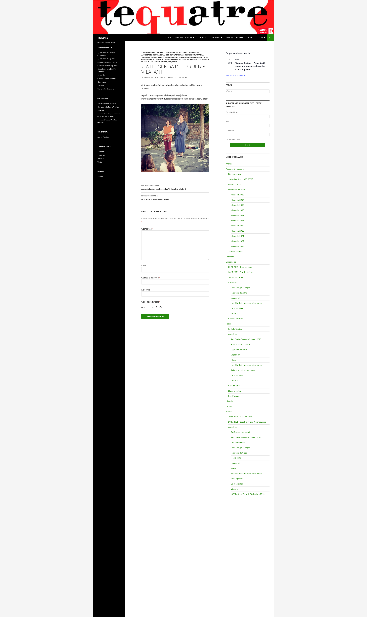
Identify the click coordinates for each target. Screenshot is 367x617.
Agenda (168, 38)
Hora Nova (101, 82)
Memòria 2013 (237, 194)
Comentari (147, 228)
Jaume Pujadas (103, 137)
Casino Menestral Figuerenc (164, 57)
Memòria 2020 (237, 231)
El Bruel (194, 59)
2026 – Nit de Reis (236, 277)
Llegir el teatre (234, 391)
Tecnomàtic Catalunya (105, 89)
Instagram (101, 155)
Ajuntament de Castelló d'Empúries (158, 52)
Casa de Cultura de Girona (107, 62)
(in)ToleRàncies (235, 329)
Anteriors (232, 282)
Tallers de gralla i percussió (243, 370)
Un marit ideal (237, 308)
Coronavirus (147, 59)
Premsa (260, 38)
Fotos (228, 38)
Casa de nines (234, 385)
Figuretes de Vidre (239, 453)
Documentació (234, 174)
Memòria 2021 (237, 236)
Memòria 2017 (237, 215)
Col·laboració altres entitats (193, 57)
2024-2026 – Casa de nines (240, 267)
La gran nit (235, 298)
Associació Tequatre (183, 38)
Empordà (101, 75)
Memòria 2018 (237, 220)
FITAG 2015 (236, 458)
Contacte (202, 38)
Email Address (232, 112)
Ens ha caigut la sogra (240, 287)
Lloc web (145, 289)
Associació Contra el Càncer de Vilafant (160, 55)
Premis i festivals (235, 318)
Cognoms (230, 130)
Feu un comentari (178, 77)
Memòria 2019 (237, 225)
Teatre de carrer (159, 62)
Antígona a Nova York (240, 432)
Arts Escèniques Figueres (106, 103)
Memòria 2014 (237, 200)
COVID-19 (159, 59)
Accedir (100, 177)
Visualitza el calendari (235, 75)
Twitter (100, 162)
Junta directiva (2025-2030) (240, 179)
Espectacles (215, 38)
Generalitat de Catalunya (106, 78)
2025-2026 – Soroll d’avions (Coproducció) (247, 422)
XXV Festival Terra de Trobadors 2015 (247, 494)
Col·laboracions (238, 442)
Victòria (234, 313)
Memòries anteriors (237, 189)
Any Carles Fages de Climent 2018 (246, 339)
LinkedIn (100, 158)
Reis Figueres (234, 396)
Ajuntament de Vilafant (187, 52)
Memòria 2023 (237, 246)
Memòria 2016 (237, 210)
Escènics (100, 110)
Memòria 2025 (234, 184)
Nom (144, 265)
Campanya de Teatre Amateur (108, 107)
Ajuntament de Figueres (106, 59)
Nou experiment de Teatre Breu (155, 197)
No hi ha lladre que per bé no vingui (246, 303)
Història (239, 38)
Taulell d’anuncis (235, 251)
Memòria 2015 (237, 205)
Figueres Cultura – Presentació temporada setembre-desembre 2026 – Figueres (250, 66)
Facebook (101, 152)
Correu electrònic (150, 277)
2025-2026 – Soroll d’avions (240, 272)
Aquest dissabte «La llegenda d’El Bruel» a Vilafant (163, 187)
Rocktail (100, 85)
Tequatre (102, 37)
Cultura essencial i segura (177, 59)
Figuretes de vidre (239, 293)
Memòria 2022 (237, 241)
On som (250, 38)
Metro (233, 360)
